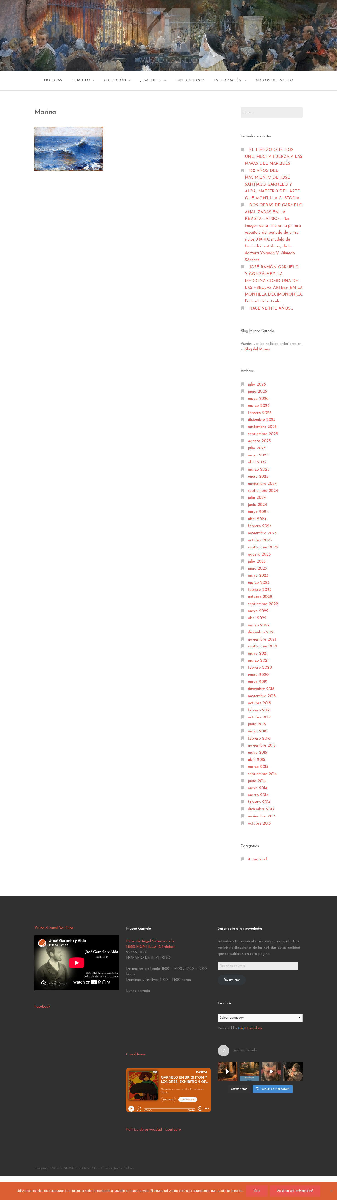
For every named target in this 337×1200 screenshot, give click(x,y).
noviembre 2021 (262, 639)
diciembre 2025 (261, 420)
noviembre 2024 (262, 484)
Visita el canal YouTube (54, 928)
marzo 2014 (258, 795)
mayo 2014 (257, 788)
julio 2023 (257, 562)
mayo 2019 (257, 682)
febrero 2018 (259, 710)
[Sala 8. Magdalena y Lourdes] (227, 1071)
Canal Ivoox (136, 1054)
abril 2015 (256, 760)
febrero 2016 (259, 738)
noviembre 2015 (262, 746)
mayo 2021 (257, 653)
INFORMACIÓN (228, 80)
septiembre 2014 (262, 774)
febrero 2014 (259, 802)
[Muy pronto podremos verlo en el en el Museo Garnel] (271, 1071)
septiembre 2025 (263, 434)
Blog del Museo (257, 349)
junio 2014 (257, 781)
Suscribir (232, 980)
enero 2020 (258, 675)
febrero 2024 (260, 526)
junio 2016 (257, 724)
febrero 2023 (259, 590)
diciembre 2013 (261, 809)
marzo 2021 (258, 661)
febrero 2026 (260, 413)
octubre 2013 (259, 823)
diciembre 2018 (261, 689)
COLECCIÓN (115, 80)
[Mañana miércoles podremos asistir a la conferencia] (249, 1071)
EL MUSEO (80, 80)
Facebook (42, 1006)
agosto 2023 (259, 554)
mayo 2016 (257, 731)
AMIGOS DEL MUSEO (274, 80)
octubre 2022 (260, 597)
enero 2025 (258, 477)
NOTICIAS (53, 80)
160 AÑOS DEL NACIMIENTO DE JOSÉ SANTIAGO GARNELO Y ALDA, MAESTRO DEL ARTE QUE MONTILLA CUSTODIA (272, 184)
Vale (256, 1191)
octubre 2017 (259, 717)
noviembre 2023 (262, 533)
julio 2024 (257, 498)
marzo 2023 (258, 583)
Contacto (173, 1130)
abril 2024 (257, 519)
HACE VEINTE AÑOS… (271, 308)
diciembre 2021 (261, 632)
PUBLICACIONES (190, 80)
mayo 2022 (258, 611)
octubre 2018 (259, 703)
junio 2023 (257, 568)
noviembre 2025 (262, 427)
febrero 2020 (260, 668)
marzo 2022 (259, 625)
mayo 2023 (258, 576)
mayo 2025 (258, 455)
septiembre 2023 (263, 547)
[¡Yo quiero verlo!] (293, 1071)
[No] (331, 1191)
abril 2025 (257, 462)
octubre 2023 (260, 540)
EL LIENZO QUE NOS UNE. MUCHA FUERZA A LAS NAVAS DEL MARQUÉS (273, 157)
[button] (68, 149)
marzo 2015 (258, 767)
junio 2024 (257, 505)
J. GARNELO (151, 80)
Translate (254, 1028)
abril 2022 (257, 618)
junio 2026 (257, 392)
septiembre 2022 (263, 604)
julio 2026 (257, 384)
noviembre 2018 (262, 696)
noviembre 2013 (262, 816)
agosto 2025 (259, 441)
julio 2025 (257, 448)
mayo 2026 (258, 399)
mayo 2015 (257, 753)
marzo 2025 (258, 469)
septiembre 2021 (262, 646)
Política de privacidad (144, 1130)
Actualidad (257, 859)
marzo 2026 (259, 406)
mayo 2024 (258, 512)
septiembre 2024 (263, 491)
